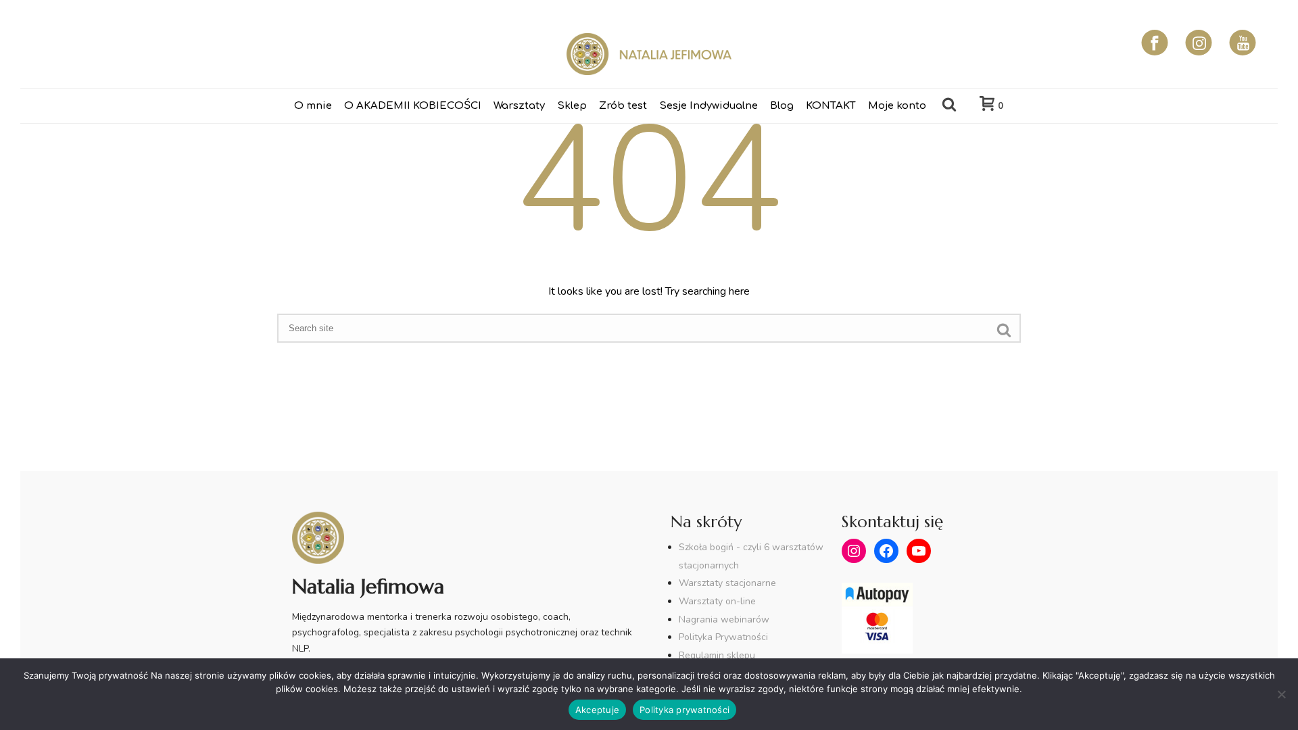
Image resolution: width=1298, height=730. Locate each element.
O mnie (313, 106)
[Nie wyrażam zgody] (1281, 694)
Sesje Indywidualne (708, 106)
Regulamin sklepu (717, 655)
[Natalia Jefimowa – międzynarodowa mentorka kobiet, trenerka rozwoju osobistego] (649, 54)
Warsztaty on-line (717, 601)
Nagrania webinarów (724, 619)
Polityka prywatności (684, 709)
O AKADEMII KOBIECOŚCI (412, 106)
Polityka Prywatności (723, 637)
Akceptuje (597, 709)
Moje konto (897, 106)
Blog (782, 106)
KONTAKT (831, 106)
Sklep (572, 106)
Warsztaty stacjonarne (727, 583)
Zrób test (623, 106)
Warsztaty (519, 106)
